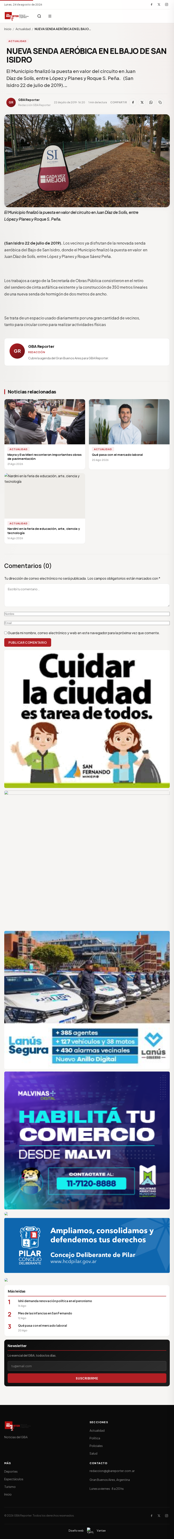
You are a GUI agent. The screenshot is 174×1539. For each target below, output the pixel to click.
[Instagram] (166, 4)
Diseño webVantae (87, 1530)
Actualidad (23, 29)
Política (95, 1438)
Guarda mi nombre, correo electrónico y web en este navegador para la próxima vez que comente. (84, 633)
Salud (93, 1453)
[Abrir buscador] (39, 16)
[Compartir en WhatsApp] (151, 102)
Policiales (96, 1446)
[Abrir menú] (49, 16)
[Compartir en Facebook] (133, 102)
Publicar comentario (27, 642)
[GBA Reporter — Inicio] (17, 16)
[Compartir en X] (142, 102)
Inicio (7, 29)
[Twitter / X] (159, 4)
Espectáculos (13, 1479)
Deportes (11, 1471)
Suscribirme (87, 1378)
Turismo (10, 1487)
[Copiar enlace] (160, 102)
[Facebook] (151, 4)
